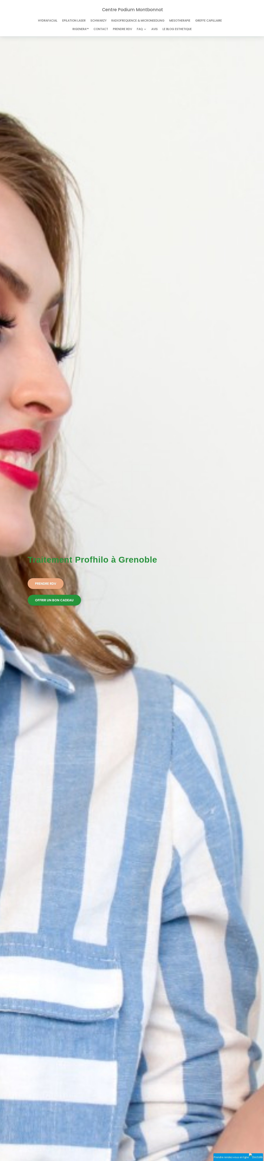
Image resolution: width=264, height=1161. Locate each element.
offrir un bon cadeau (54, 600)
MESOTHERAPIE (179, 21)
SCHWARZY (98, 21)
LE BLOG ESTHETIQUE (177, 29)
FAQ (140, 29)
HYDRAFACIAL (47, 21)
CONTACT (101, 29)
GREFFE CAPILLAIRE (208, 21)
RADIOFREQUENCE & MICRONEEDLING (137, 21)
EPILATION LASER (74, 21)
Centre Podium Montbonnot (132, 10)
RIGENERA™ (80, 29)
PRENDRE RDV (122, 29)
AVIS (154, 29)
